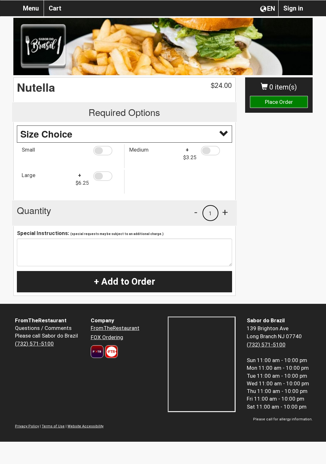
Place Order (279, 102)
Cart (55, 8)
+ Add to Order (124, 281)
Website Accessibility (85, 426)
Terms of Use (53, 426)
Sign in (293, 8)
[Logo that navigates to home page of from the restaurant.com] (97, 351)
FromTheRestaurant (115, 328)
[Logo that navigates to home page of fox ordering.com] (110, 351)
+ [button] (225, 212)
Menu (31, 8)
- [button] (195, 212)
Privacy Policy (27, 426)
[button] (106, 150)
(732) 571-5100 (34, 343)
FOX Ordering (107, 337)
